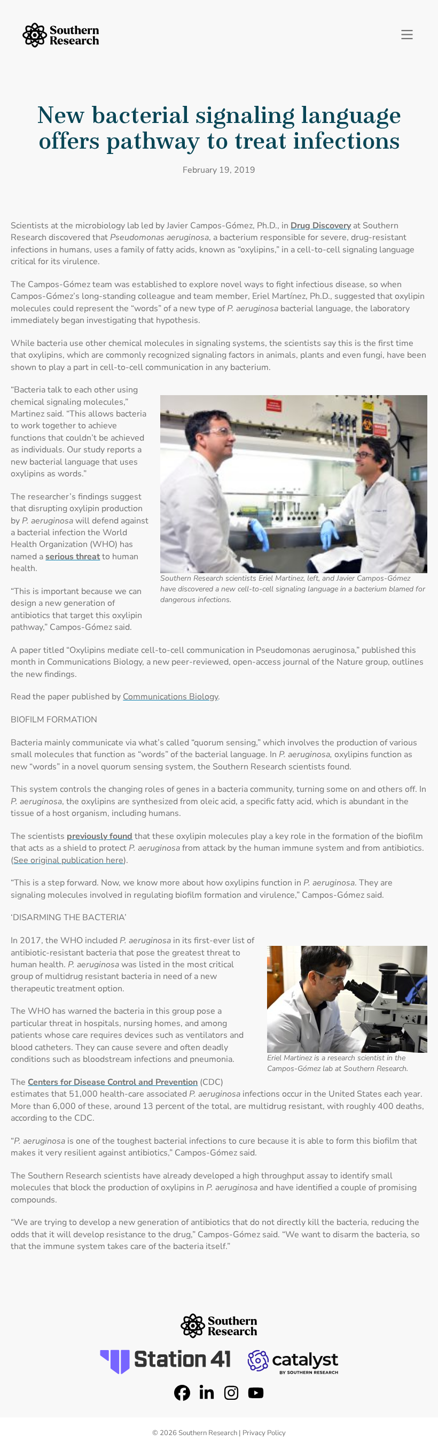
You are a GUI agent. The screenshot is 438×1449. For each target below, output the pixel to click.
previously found (99, 836)
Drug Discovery (321, 226)
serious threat (72, 556)
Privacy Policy (264, 1433)
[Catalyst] (293, 1362)
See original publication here (68, 860)
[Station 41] (165, 1362)
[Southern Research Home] (60, 35)
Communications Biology (170, 697)
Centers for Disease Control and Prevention (113, 1082)
